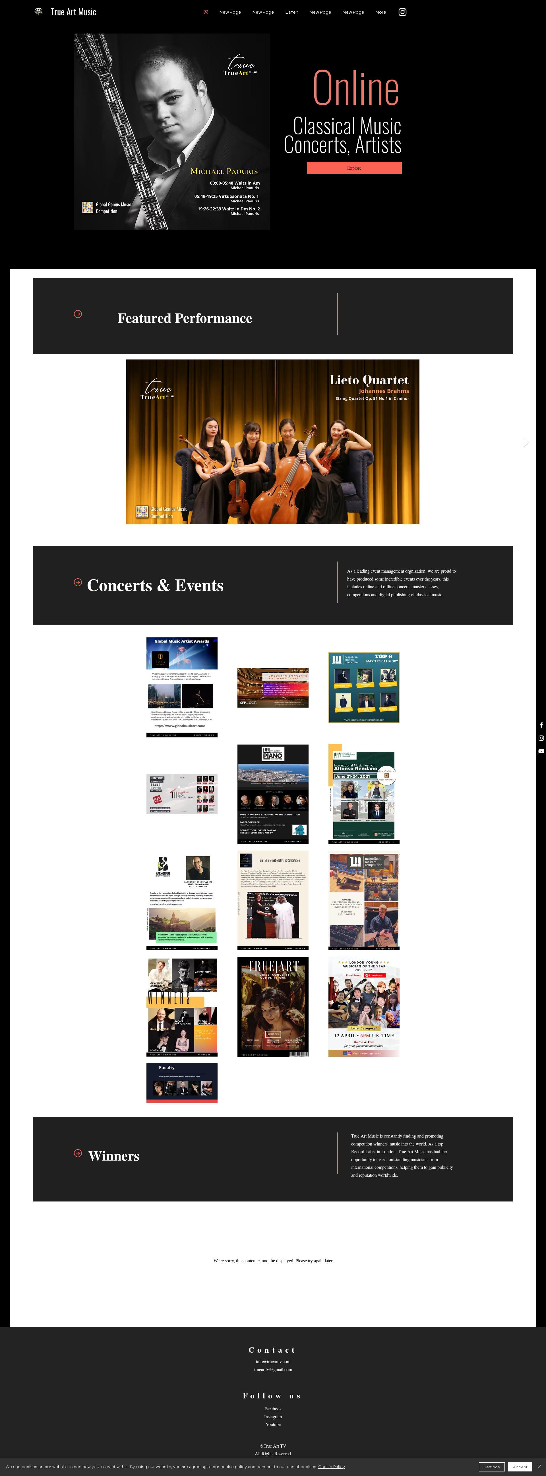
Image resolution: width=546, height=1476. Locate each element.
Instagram (273, 1416)
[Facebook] (541, 725)
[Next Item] (526, 442)
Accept (520, 1467)
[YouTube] (541, 751)
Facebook (273, 1408)
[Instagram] (402, 12)
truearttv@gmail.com (273, 1369)
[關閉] (539, 1466)
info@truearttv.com (273, 1361)
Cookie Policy (331, 1466)
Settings (492, 1467)
